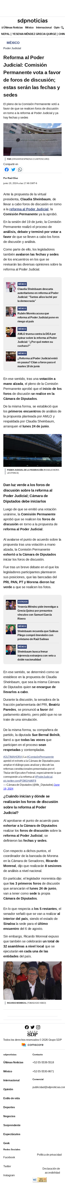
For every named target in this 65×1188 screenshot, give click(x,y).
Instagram (9, 1175)
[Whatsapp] (20, 169)
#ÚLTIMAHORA (12, 756)
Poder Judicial (12, 48)
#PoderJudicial (43, 776)
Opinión (58, 27)
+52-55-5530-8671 (43, 1071)
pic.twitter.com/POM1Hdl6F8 (19, 780)
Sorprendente (11, 1125)
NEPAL (5, 34)
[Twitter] (13, 169)
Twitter (7, 1166)
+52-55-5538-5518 (43, 1062)
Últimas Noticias (13, 27)
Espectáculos (11, 1134)
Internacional (44, 27)
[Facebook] (6, 169)
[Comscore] (32, 1044)
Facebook (9, 1157)
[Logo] (33, 21)
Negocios (9, 1116)
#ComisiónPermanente (40, 756)
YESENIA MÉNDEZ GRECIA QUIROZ (34, 34)
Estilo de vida (11, 1098)
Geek (6, 1143)
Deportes (9, 1107)
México (29, 27)
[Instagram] (38, 1027)
